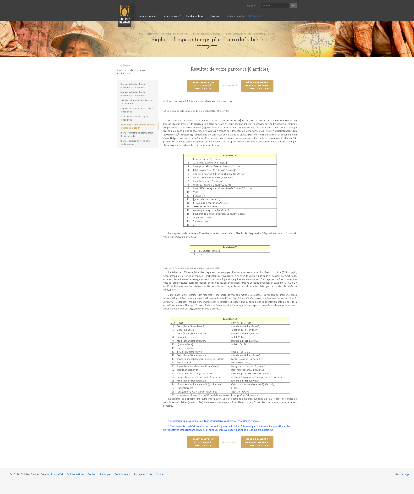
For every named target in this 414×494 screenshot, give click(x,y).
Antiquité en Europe (173, 34)
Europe (159, 34)
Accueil (142, 34)
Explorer (215, 15)
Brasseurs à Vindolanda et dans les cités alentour (137, 126)
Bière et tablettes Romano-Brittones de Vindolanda (134, 86)
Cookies (160, 474)
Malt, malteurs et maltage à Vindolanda (203, 85)
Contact (92, 474)
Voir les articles (75, 474)
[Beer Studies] (124, 14)
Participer (105, 474)
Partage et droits (143, 474)
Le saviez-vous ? (172, 15)
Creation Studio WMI (52, 474)
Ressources (255, 15)
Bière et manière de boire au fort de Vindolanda (257, 85)
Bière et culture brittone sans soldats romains (135, 142)
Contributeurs (122, 474)
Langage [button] (250, 5)
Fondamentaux (195, 15)
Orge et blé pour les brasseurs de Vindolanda (137, 110)
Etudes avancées (235, 15)
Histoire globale (146, 15)
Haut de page (402, 474)
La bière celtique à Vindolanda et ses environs (136, 102)
